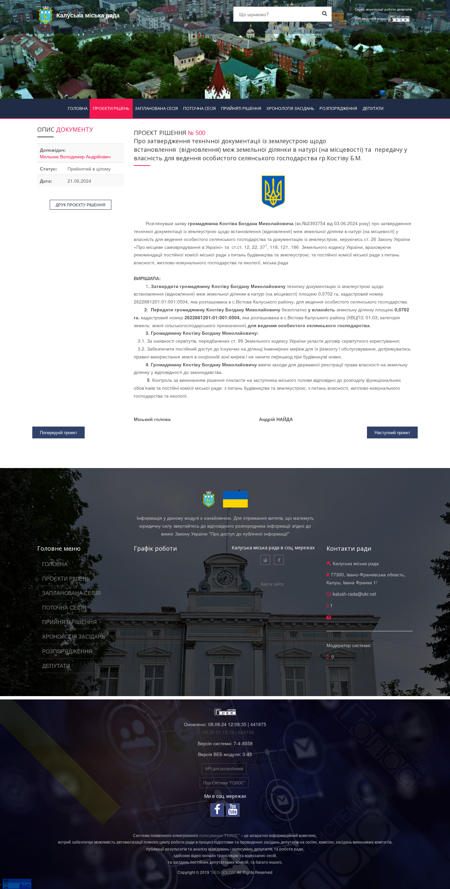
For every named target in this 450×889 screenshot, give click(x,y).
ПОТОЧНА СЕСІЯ (199, 108)
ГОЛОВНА (78, 108)
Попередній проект (58, 432)
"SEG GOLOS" (223, 872)
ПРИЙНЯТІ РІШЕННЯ (241, 108)
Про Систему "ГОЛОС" (224, 782)
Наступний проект (392, 432)
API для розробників (224, 768)
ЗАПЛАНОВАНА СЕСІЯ (156, 108)
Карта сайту (272, 584)
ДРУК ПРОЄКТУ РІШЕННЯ (80, 204)
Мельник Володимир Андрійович (75, 156)
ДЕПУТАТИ (372, 108)
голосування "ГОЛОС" (219, 835)
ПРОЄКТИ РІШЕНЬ (111, 108)
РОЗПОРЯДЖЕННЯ (338, 108)
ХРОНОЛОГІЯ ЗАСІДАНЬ (290, 108)
